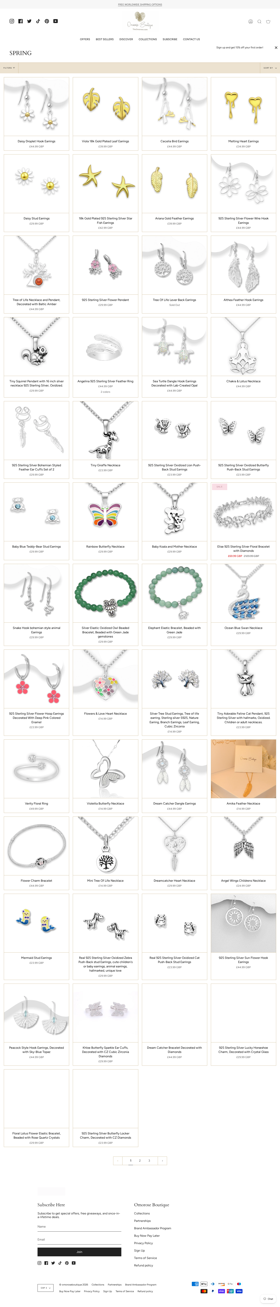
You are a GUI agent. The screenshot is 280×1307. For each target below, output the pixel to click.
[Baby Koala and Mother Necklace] (174, 512)
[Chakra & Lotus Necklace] (243, 346)
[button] (85, 39)
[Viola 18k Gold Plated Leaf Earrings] (105, 106)
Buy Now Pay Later (147, 1235)
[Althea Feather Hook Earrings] (243, 265)
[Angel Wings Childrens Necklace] (243, 846)
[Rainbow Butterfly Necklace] (105, 512)
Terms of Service (145, 1258)
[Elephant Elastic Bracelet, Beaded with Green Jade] (174, 593)
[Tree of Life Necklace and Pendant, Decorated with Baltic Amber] (36, 265)
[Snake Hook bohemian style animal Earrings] (36, 593)
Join (79, 1252)
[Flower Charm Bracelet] (36, 846)
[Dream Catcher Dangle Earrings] (174, 769)
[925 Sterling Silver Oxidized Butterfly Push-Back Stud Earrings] (243, 430)
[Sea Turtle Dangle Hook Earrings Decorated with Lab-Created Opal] (174, 346)
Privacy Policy (143, 1243)
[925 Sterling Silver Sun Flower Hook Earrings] (243, 923)
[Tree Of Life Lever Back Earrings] (174, 265)
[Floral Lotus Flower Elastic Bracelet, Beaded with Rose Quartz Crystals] (36, 1098)
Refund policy (143, 1265)
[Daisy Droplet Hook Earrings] (36, 106)
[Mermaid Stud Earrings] (36, 923)
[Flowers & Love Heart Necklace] (105, 679)
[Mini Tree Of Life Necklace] (105, 846)
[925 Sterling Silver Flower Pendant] (105, 265)
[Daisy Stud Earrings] (36, 183)
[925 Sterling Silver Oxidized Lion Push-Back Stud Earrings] (174, 430)
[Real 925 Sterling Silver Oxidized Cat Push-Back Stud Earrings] (174, 923)
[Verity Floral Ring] (36, 769)
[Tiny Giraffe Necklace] (105, 430)
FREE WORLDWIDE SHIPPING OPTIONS (140, 4)
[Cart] (268, 22)
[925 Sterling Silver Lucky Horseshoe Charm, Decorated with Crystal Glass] (243, 1013)
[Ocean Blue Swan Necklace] (243, 593)
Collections (142, 1213)
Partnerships (142, 1221)
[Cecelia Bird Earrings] (174, 106)
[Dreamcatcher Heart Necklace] (174, 846)
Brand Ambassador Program (152, 1228)
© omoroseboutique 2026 (73, 1284)
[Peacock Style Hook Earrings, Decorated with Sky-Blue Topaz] (36, 1013)
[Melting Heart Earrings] (243, 106)
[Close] (276, 48)
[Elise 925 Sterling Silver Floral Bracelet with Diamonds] (243, 512)
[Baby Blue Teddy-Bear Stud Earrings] (36, 512)
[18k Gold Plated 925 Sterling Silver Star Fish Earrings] (105, 183)
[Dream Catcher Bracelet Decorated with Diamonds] (174, 1013)
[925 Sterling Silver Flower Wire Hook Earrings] (243, 183)
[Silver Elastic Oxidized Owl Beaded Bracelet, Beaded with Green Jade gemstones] (105, 593)
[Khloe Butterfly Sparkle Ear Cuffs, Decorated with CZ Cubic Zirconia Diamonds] (105, 1013)
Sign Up (139, 1250)
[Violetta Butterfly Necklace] (105, 769)
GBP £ (44, 1288)
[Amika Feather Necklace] (243, 769)
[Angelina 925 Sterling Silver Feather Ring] (105, 346)
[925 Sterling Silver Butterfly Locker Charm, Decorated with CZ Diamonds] (105, 1098)
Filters (7, 68)
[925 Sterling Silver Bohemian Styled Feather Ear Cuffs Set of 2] (36, 430)
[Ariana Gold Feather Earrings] (174, 183)
